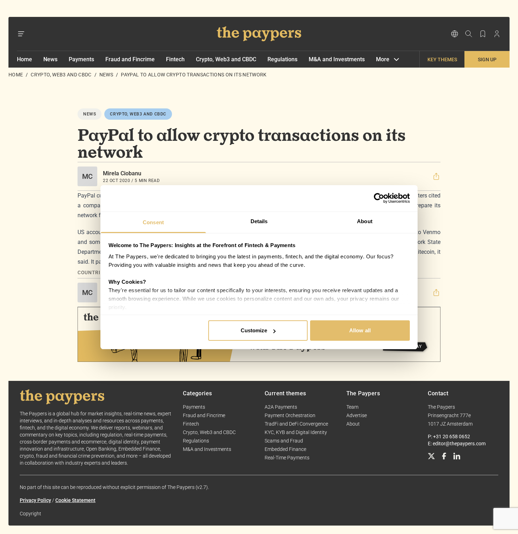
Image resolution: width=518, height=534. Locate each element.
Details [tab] (259, 221)
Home (24, 59)
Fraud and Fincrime (130, 59)
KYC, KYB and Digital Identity (296, 432)
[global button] (454, 34)
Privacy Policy (35, 500)
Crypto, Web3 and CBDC (226, 59)
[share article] (436, 176)
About (353, 424)
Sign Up (487, 59)
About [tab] (364, 221)
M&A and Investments (337, 59)
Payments (81, 59)
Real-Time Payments (287, 457)
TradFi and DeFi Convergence (296, 424)
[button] (436, 176)
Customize (254, 330)
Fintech (175, 59)
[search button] (468, 34)
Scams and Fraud (284, 441)
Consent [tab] (153, 222)
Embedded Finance (285, 449)
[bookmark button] (483, 34)
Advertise (356, 415)
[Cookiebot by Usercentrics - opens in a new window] (379, 198)
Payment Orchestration (290, 415)
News (50, 59)
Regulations (282, 59)
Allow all (360, 330)
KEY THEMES (442, 59)
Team (352, 407)
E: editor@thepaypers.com (457, 443)
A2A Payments (281, 407)
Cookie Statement (75, 500)
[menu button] (21, 34)
